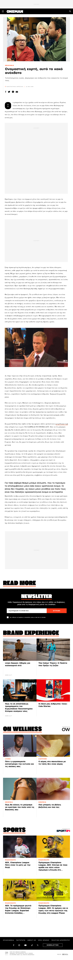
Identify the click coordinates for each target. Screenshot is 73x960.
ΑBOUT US (32, 940)
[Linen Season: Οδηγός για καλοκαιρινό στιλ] (19, 650)
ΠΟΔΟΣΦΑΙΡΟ (10, 860)
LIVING (8, 759)
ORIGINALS (9, 65)
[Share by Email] (17, 91)
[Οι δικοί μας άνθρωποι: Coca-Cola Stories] (53, 690)
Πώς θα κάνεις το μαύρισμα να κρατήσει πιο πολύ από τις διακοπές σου (19, 807)
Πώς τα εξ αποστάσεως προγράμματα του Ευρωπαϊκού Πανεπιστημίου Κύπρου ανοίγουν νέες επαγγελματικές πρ (19, 709)
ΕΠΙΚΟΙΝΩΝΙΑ (8, 940)
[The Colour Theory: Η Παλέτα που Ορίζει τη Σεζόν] (53, 650)
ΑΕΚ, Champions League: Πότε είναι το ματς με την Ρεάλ (17, 865)
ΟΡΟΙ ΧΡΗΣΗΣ (43, 940)
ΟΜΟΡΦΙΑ (42, 802)
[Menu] (3, 11)
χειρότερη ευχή (62, 424)
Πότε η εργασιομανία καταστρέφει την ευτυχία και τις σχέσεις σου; (19, 764)
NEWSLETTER (53, 945)
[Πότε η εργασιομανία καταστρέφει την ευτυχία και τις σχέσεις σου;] (19, 746)
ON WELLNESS (22, 729)
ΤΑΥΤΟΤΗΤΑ (20, 940)
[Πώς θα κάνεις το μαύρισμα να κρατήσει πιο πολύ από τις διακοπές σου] (19, 789)
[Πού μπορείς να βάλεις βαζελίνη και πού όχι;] (53, 789)
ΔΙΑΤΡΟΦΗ (42, 759)
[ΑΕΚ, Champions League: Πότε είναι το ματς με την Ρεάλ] (19, 847)
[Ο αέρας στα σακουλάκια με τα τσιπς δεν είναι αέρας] (53, 746)
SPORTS (14, 830)
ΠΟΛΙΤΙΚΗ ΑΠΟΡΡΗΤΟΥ (61, 940)
